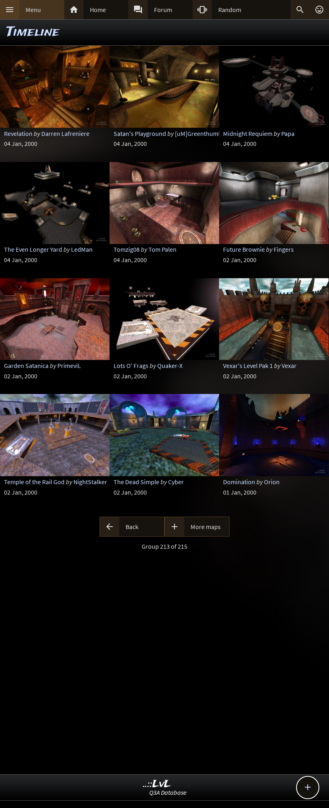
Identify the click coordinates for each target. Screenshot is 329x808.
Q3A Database (168, 792)
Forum (163, 10)
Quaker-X (170, 366)
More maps (206, 527)
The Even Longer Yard (33, 249)
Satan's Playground (140, 133)
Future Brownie (244, 249)
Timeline (32, 32)
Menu (33, 10)
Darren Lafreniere (65, 133)
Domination (239, 482)
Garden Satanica (26, 366)
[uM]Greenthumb (198, 133)
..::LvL (157, 784)
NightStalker (90, 482)
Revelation (18, 133)
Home (98, 10)
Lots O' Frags (131, 366)
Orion (272, 482)
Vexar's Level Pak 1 (248, 366)
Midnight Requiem (247, 133)
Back (132, 527)
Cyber (176, 482)
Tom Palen (162, 249)
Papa (287, 133)
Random (229, 10)
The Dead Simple (136, 482)
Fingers (284, 249)
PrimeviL (69, 366)
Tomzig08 (127, 249)
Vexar (289, 366)
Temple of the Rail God (34, 482)
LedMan (82, 249)
